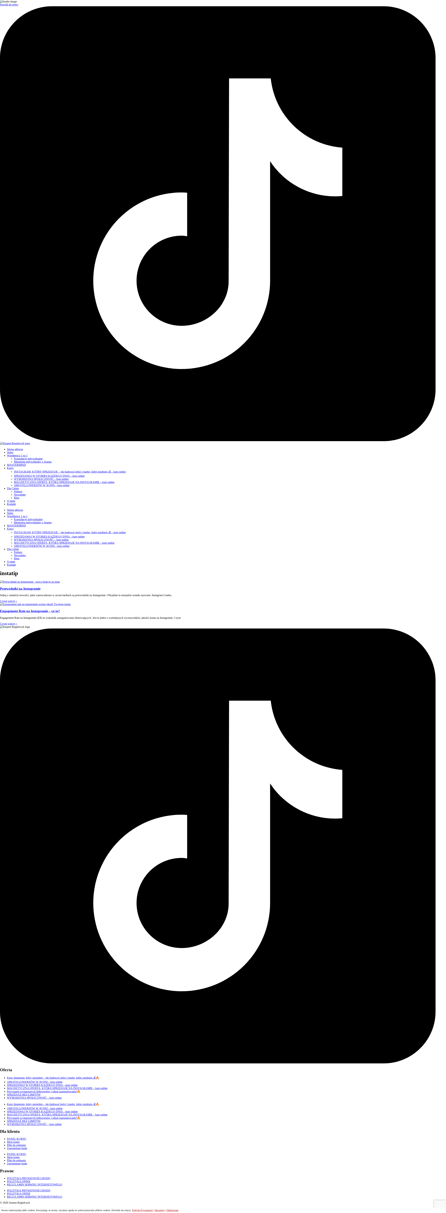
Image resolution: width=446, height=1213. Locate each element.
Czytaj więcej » (8, 601)
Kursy (10, 468)
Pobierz (18, 491)
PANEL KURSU (16, 1138)
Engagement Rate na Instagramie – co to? (30, 611)
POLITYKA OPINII (18, 1181)
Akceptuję (159, 1210)
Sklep (10, 452)
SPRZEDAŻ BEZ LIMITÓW (24, 1094)
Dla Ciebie (13, 488)
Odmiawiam (172, 1210)
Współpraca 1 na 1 (17, 455)
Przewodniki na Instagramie (20, 588)
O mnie (11, 500)
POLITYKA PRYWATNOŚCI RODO (28, 1178)
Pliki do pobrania (16, 1145)
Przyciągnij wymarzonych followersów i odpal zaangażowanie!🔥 (43, 1091)
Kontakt (11, 504)
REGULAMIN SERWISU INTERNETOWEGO (34, 1184)
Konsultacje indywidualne (28, 458)
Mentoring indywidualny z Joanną (33, 461)
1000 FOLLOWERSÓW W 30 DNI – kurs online (42, 485)
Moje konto (13, 1141)
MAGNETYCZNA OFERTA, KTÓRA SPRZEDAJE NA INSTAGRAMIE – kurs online (64, 482)
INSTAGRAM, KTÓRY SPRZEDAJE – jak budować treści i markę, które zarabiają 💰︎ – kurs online (70, 471)
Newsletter (20, 494)
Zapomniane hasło (17, 1148)
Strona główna (15, 449)
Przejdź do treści (9, 4)
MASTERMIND (16, 464)
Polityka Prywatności (142, 1210)
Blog (16, 497)
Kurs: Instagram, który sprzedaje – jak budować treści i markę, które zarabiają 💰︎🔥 (53, 1077)
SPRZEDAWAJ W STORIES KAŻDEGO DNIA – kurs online (49, 475)
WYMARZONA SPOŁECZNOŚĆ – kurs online (41, 479)
